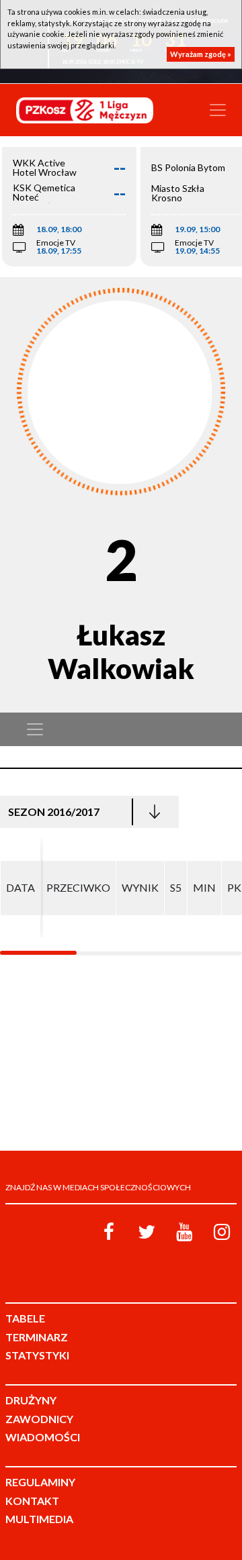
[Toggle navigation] (218, 110)
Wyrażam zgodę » (200, 54)
